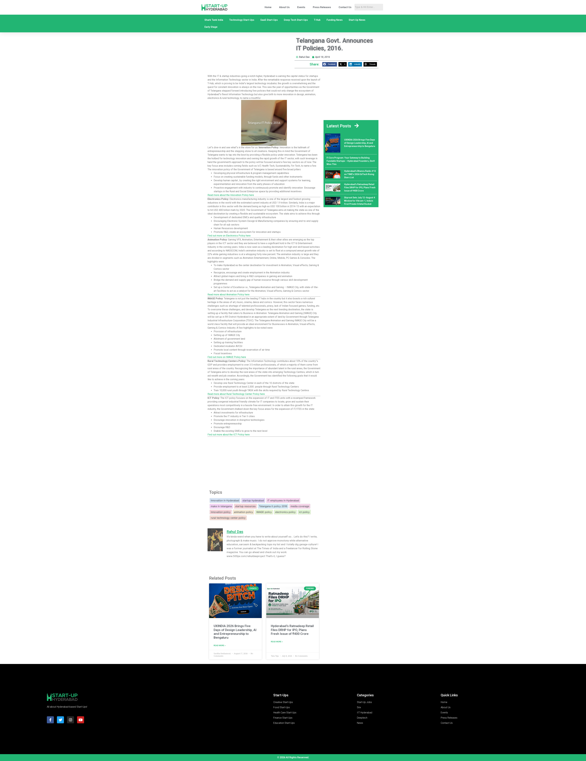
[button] (329, 64)
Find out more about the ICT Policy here (229, 434)
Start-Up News (357, 19)
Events (301, 7)
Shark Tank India (213, 19)
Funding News (335, 19)
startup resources (245, 506)
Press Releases (322, 7)
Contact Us (345, 7)
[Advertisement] (264, 461)
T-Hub (317, 19)
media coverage (300, 506)
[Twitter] (60, 719)
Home (268, 7)
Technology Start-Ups (241, 19)
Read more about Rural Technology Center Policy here (236, 394)
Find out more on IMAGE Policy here (227, 357)
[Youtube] (80, 719)
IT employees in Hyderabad (283, 500)
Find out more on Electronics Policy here (229, 235)
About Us (284, 7)
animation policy (243, 512)
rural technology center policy (228, 518)
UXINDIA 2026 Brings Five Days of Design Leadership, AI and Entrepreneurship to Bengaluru (235, 631)
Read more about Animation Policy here (229, 294)
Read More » (220, 645)
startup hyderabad (253, 500)
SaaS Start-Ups (269, 19)
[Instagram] (70, 719)
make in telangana (221, 506)
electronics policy (285, 512)
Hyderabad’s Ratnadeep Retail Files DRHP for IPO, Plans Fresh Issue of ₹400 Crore (292, 629)
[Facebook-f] (50, 719)
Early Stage (210, 26)
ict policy (304, 512)
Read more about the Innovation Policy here (231, 195)
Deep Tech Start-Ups (296, 19)
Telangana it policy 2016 (273, 506)
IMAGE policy (264, 512)
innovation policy (221, 512)
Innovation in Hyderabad (225, 500)
